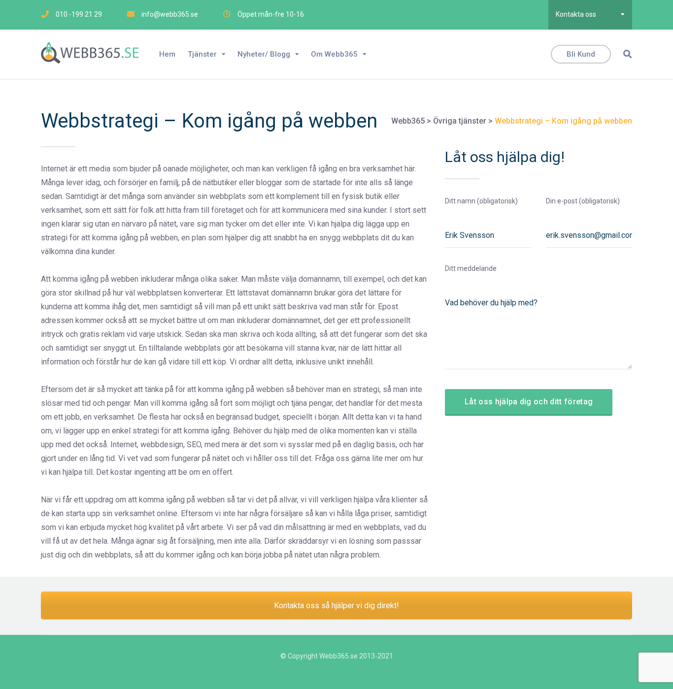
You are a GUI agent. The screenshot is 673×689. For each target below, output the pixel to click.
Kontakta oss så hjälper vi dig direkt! (336, 605)
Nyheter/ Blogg (263, 54)
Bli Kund (581, 54)
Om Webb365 (334, 54)
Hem (167, 54)
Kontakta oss (576, 14)
